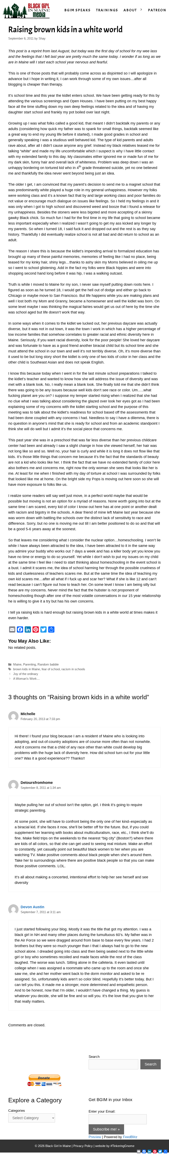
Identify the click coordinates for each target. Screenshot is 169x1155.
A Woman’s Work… (26, 678)
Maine (17, 664)
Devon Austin (32, 907)
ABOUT (130, 10)
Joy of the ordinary (25, 674)
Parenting (29, 664)
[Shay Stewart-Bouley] (27, 10)
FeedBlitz (130, 1137)
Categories (16, 1111)
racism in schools (73, 669)
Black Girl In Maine (58, 1146)
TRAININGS (107, 10)
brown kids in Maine (26, 669)
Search (94, 1057)
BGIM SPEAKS (77, 10)
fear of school (51, 669)
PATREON (157, 10)
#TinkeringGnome (122, 1146)
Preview (95, 1137)
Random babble (48, 664)
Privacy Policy (83, 1146)
